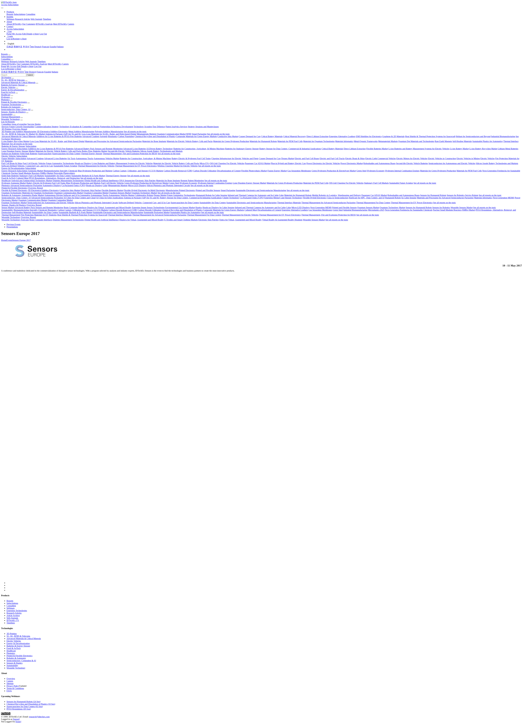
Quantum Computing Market (96, 193)
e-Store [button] (30, 66)
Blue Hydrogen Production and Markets (95, 171)
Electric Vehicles (8, 87)
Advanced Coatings (90, 136)
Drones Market (287, 158)
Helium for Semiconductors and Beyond (473, 136)
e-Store (36, 34)
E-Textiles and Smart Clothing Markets (181, 220)
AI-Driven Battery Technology (159, 149)
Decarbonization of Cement (229, 171)
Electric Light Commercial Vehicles (380, 158)
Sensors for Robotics (456, 195)
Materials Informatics (344, 141)
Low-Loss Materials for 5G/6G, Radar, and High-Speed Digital (109, 134)
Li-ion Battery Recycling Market (15, 141)
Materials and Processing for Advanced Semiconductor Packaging (113, 141)
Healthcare (5, 95)
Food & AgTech (8, 92)
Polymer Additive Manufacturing (109, 131)
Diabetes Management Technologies (68, 180)
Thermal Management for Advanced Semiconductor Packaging (328, 202)
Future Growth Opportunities (21, 126)
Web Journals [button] (31, 61)
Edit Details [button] (22, 66)
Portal (9, 34)
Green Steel (361, 171)
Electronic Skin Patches (145, 180)
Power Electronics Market (351, 163)
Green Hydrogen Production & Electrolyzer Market (334, 171)
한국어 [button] (20, 72)
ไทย (32, 46)
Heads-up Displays (83, 163)
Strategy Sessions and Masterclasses (203, 126)
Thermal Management (10, 117)
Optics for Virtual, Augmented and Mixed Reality (240, 220)
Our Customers (28, 24)
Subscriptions (19, 14)
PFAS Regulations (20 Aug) (19, 709)
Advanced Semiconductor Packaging (26, 185)
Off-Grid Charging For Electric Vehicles (227, 163)
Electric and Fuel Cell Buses (307, 158)
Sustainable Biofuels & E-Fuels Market (88, 175)
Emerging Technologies (17, 610)
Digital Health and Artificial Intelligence (101, 180)
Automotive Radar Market (32, 195)
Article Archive (13, 615)
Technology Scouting (143, 126)
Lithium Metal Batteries (508, 149)
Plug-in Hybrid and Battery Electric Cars (288, 163)
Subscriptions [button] (7, 56)
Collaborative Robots (144, 195)
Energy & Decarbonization (12, 90)
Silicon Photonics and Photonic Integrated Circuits (168, 185)
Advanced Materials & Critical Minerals (18, 82)
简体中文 (18, 46)
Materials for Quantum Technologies (319, 141)
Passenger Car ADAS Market (257, 163)
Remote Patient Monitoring (192, 180)
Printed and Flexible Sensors (208, 190)
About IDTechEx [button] (8, 64)
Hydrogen (5, 97)
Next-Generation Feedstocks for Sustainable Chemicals (408, 210)
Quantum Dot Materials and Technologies (416, 141)
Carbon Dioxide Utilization (204, 171)
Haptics (198, 207)
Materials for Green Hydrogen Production (231, 141)
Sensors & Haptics (14, 663)
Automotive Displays (52, 185)
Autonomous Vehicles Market (106, 158)
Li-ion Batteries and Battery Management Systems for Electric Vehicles (418, 149)
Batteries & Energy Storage (13, 85)
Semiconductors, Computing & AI (21, 660)
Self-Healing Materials (462, 141)
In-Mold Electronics (156, 190)
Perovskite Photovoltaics (64, 173)
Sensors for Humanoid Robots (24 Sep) (23, 701)
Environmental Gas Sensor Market (180, 207)
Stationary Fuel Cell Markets (31, 175)
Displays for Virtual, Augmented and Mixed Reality (109, 207)
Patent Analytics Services (176, 126)
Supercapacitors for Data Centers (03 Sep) (25, 706)
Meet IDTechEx (60, 24)
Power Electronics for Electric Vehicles (323, 163)
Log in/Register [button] (7, 69)
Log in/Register (13, 39)
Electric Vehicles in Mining (468, 158)
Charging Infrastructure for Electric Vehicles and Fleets (234, 158)
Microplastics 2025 (376, 210)
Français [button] (40, 72)
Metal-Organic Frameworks (366, 141)
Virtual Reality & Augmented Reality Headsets (282, 220)
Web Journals (36, 19)
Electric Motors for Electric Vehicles (411, 158)
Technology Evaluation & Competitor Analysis (79, 126)
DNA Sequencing (127, 180)
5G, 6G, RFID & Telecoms (13, 80)
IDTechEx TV (13, 620)
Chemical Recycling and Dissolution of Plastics (155, 136)
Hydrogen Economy (376, 171)
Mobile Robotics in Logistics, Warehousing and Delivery (336, 195)
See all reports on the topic (135, 131)
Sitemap (10, 683)
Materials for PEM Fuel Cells (290, 141)
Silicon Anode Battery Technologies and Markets (161, 151)
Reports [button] (4, 54)
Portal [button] (3, 66)
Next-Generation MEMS (503, 198)
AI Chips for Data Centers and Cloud (79, 198)
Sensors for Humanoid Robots (433, 195)
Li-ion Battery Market (459, 149)
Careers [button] (65, 64)
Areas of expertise (19, 124)
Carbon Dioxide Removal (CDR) (178, 171)
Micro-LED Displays (137, 185)
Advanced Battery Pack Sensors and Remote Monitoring (98, 149)
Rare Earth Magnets (443, 141)
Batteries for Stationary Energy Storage (242, 149)
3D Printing (6, 77)
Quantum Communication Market (171, 134)
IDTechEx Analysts (44, 24)
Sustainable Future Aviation (65, 166)
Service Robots (471, 195)
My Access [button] (11, 66)
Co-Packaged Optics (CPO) (73, 185)
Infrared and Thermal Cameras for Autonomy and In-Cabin (253, 195)
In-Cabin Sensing (219, 195)
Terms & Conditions (15, 688)
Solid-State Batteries (28, 153)
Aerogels (103, 136)
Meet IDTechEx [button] (55, 64)
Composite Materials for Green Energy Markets (196, 136)
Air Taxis (71, 158)
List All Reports (8, 122)
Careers (71, 24)
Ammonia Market (35, 171)
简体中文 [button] (12, 72)
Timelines (47, 19)
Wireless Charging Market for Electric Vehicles (177, 166)
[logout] (16, 719)
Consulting (30, 14)
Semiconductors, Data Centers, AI (15, 109)
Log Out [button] (37, 66)
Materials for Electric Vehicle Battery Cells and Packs (190, 141)
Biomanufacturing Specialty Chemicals (60, 171)
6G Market (40, 134)
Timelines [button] (41, 61)
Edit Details (27, 34)
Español (53, 46)
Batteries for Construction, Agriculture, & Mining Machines (199, 149)
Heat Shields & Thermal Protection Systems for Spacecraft (430, 136)
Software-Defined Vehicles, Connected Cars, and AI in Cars (27, 166)
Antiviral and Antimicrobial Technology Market (31, 180)
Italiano (60, 46)
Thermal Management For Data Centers (373, 202)
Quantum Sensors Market (120, 193)
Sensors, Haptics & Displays (13, 112)
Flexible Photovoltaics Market (254, 171)
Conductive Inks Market (227, 136)
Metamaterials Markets (146, 134)
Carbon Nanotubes (126, 136)
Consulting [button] (5, 59)
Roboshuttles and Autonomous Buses (379, 163)
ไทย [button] (26, 72)
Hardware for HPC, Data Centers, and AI (366, 198)
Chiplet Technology (230, 198)
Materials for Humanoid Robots (263, 141)
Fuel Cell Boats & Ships (11, 163)
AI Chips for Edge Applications (109, 198)
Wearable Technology (10, 119)
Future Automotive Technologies (60, 163)
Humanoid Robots (204, 195)
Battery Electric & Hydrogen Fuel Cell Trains (191, 158)
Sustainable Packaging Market (157, 212)
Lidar (105, 185)
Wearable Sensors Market (462, 207)
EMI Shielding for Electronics (369, 136)
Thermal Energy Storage (91, 153)
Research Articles (22, 19)
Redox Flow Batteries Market (94, 151)
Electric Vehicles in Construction (442, 158)
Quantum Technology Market (144, 193)
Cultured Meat (22, 178)
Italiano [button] (55, 72)
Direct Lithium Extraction (317, 136)
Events (9, 240)
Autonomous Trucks (84, 158)
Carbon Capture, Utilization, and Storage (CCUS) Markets (138, 171)
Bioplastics (112, 136)
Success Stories (34, 124)
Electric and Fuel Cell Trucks (332, 158)
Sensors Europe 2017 (21, 240)
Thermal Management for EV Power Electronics (136, 166)
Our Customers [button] (23, 64)
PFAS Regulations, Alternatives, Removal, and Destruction (54, 178)
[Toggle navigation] (2, 7)
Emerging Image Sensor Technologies (148, 207)
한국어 (26, 46)
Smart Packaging (199, 134)
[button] (10, 12)
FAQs (9, 691)
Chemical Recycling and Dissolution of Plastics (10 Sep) (31, 704)
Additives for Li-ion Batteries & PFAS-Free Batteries (59, 136)
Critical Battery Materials (272, 136)
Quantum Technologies (11, 104)
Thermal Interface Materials (289, 202)
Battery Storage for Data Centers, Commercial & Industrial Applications (290, 149)
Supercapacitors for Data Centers (66, 153)
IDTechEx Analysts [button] (38, 64)
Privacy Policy (13, 686)
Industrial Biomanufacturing (503, 136)
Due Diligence (159, 126)
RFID (188, 134)
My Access (17, 34)
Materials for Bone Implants (154, 141)
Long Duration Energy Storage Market (18, 151)
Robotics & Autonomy (11, 107)
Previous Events (13, 224)
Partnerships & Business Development (116, 126)
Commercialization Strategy (47, 126)
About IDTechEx (14, 24)
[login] (18, 721)
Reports (10, 14)
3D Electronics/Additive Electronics (52, 131)
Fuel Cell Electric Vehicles (34, 163)
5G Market (30, 134)
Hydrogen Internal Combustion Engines (402, 171)
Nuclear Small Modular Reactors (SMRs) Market (32, 173)
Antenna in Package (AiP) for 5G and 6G (63, 134)
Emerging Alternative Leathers (342, 136)
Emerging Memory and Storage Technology (283, 198)
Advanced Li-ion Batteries (134, 149)
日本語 (10, 46)
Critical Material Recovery (294, 136)
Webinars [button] (5, 61)
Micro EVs (204, 163)
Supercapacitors (45, 153)
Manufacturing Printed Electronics (180, 190)
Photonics (5, 99)
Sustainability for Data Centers (58, 175)
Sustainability (7, 114)
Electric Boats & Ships (355, 158)
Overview (11, 678)
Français (45, 46)
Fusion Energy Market (277, 171)
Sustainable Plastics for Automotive (487, 141)
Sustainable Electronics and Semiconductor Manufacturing (261, 190)
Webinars (11, 19)
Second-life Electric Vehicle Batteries (124, 151)
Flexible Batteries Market (377, 149)
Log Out (43, 34)
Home (3, 240)
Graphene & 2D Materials (393, 136)
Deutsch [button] (32, 72)
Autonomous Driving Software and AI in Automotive (67, 195)
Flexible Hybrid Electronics (136, 190)
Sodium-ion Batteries (10, 153)
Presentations (12, 227)
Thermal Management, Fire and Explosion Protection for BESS (130, 153)
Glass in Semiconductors (337, 198)
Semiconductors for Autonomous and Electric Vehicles (451, 163)
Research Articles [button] (17, 61)
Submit (30, 75)
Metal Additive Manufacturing (81, 131)
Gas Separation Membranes (299, 171)
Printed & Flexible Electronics (14, 102)
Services (5, 126)
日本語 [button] (4, 72)
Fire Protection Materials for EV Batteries (39, 215)
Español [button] (47, 72)
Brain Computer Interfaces (75, 207)
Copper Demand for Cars (250, 136)
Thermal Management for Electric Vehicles (96, 166)
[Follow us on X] (264, 429)
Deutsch (37, 46)
